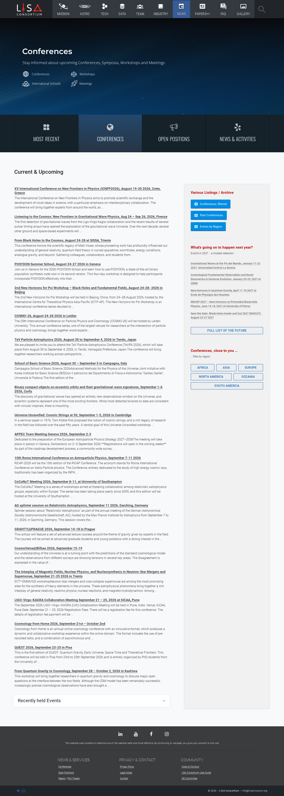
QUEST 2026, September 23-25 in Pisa (43, 647)
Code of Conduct (190, 766)
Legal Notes (126, 772)
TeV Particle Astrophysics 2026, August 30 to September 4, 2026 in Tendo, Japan (75, 339)
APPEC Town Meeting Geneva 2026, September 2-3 (52, 434)
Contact (124, 778)
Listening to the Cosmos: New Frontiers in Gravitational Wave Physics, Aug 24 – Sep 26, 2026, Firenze (90, 216)
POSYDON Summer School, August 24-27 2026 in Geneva (57, 264)
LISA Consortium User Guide (196, 772)
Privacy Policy (127, 766)
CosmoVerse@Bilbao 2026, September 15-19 (48, 548)
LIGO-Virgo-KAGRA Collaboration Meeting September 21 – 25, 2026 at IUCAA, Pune (76, 600)
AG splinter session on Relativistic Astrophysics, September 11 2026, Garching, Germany (81, 505)
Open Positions (66, 772)
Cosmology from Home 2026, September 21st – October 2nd (59, 624)
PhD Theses (73, 778)
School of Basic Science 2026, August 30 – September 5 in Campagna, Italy (70, 363)
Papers (61, 778)
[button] (46, 133)
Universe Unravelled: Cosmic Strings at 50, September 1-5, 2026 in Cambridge (72, 415)
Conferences (64, 766)
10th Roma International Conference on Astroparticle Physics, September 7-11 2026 (77, 458)
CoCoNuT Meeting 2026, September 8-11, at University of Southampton (68, 482)
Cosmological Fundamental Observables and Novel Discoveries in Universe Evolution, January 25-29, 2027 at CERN (226, 279)
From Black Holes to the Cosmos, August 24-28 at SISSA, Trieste (62, 240)
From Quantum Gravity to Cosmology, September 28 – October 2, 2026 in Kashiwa (75, 671)
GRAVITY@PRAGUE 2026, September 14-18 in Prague (54, 529)
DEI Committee (189, 778)
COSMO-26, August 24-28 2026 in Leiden (45, 316)
